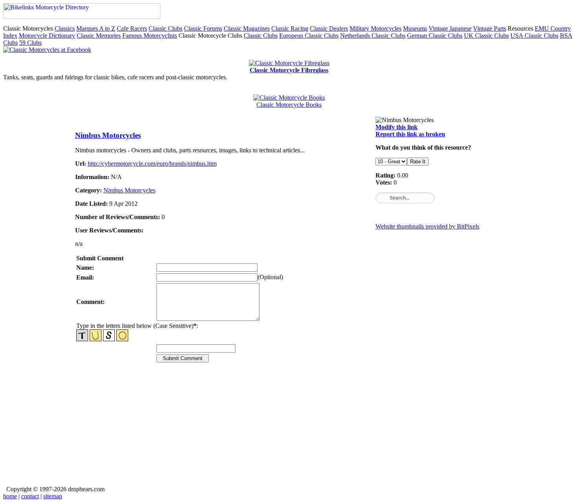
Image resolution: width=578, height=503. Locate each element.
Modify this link (397, 127)
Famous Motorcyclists (149, 35)
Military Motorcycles (375, 28)
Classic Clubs (165, 28)
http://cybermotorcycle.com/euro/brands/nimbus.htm (152, 163)
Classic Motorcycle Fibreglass (289, 70)
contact (30, 496)
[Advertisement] (289, 430)
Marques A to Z (95, 28)
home (10, 496)
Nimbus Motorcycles (108, 135)
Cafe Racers (132, 28)
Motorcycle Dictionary (47, 35)
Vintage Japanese (450, 28)
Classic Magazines (247, 28)
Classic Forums (203, 28)
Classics (65, 28)
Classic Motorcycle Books (289, 104)
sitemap (52, 496)
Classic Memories (99, 35)
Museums (415, 28)
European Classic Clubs (309, 35)
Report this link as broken (410, 134)
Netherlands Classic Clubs (372, 35)
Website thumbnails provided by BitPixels (427, 226)
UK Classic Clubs (486, 35)
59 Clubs (30, 42)
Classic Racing (289, 28)
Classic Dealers (329, 28)
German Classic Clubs (434, 35)
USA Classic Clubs (534, 35)
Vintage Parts (489, 28)
